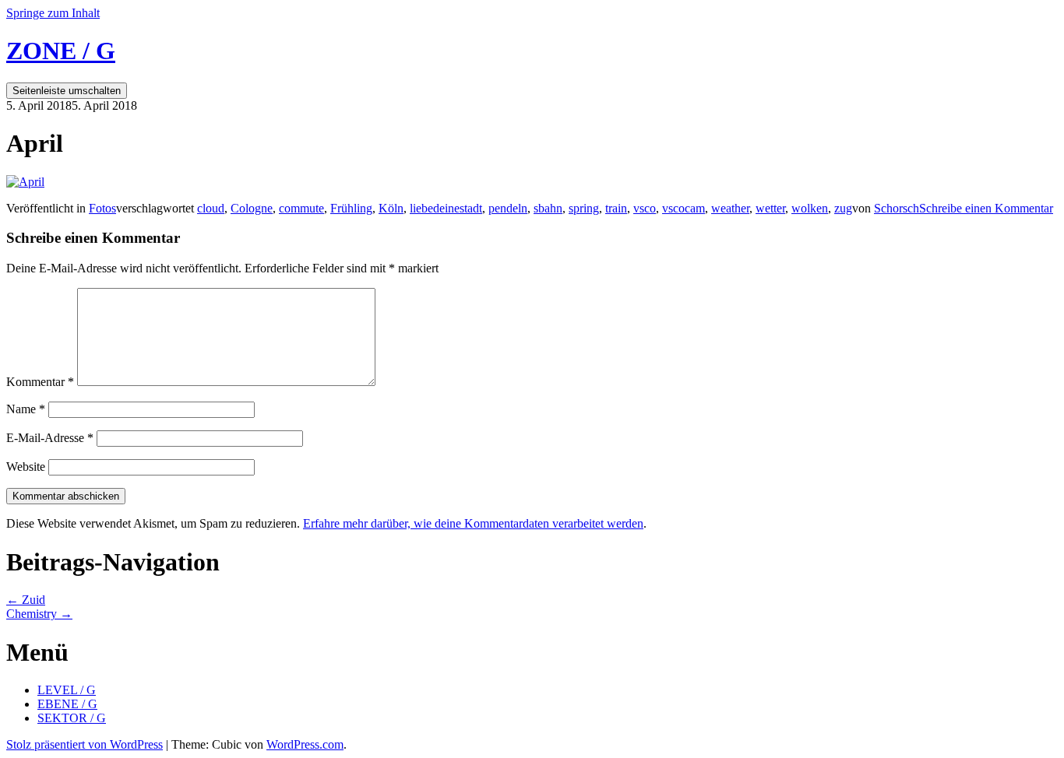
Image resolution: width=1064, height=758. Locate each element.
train (616, 208)
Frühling (351, 208)
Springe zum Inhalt (53, 12)
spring (584, 208)
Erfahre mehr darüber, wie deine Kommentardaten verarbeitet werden (473, 523)
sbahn (548, 208)
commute (301, 208)
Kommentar (40, 381)
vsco (644, 208)
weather (730, 208)
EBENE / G (67, 704)
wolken (809, 208)
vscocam (683, 208)
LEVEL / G (66, 690)
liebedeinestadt (446, 208)
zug (843, 208)
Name (25, 409)
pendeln (507, 208)
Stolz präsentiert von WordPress (84, 744)
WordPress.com (305, 744)
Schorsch (896, 208)
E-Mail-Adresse (49, 437)
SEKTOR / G (71, 718)
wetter (770, 208)
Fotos (102, 208)
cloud (210, 208)
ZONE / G (60, 51)
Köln (391, 208)
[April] (25, 181)
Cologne (252, 208)
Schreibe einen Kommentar (986, 208)
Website (25, 466)
